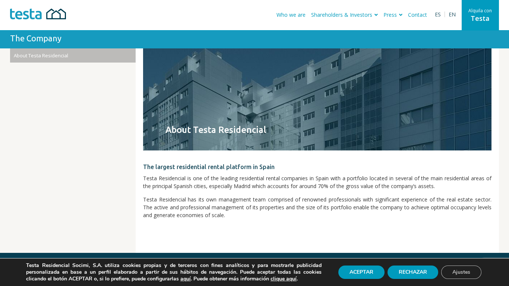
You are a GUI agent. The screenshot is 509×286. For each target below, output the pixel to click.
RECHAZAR (413, 272)
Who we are (291, 14)
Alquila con (480, 15)
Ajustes (461, 272)
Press (390, 14)
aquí (185, 279)
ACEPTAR (361, 272)
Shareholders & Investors (341, 14)
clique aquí (284, 278)
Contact (417, 14)
